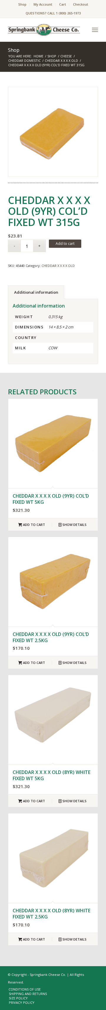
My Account (43, 4)
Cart (62, 4)
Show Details (74, 524)
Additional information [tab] (36, 292)
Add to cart (65, 243)
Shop (22, 4)
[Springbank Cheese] (53, 132)
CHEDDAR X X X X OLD (58, 265)
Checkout (80, 4)
